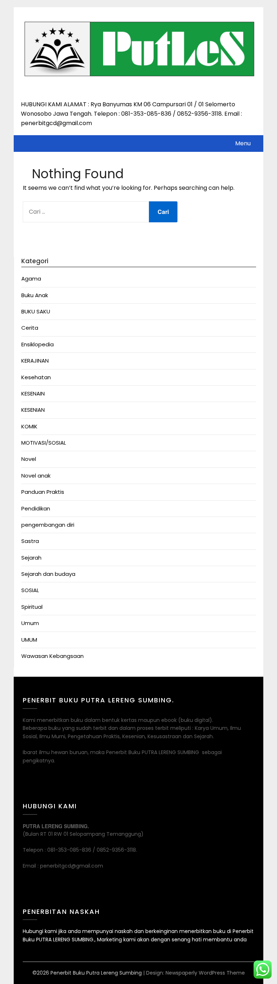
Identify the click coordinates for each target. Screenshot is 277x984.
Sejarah (31, 557)
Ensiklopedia (37, 344)
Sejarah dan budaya (48, 574)
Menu (243, 143)
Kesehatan (36, 377)
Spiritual (32, 607)
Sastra (30, 541)
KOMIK (29, 426)
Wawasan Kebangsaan (52, 656)
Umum (30, 623)
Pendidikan (35, 508)
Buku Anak (34, 295)
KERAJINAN (35, 360)
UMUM (29, 639)
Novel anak (35, 475)
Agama (31, 278)
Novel (28, 459)
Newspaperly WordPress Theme (205, 972)
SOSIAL (30, 590)
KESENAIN (33, 393)
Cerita (29, 327)
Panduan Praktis (42, 492)
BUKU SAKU (35, 311)
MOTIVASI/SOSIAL (43, 442)
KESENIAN (33, 410)
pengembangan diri (47, 525)
